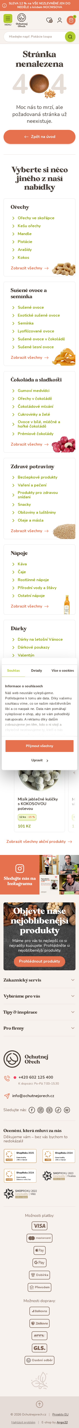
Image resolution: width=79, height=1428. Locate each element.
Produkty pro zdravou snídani (38, 495)
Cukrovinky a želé (34, 414)
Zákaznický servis (22, 980)
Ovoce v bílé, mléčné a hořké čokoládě (39, 424)
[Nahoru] (39, 1404)
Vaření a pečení (32, 485)
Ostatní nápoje (31, 595)
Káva (22, 564)
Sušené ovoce (31, 307)
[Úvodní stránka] (21, 20)
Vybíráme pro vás (22, 996)
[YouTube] (49, 1110)
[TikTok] (58, 1110)
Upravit (37, 760)
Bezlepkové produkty (37, 477)
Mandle (25, 233)
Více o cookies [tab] (63, 670)
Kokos (23, 257)
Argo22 (62, 1422)
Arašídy (25, 249)
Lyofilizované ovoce (36, 331)
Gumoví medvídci (33, 390)
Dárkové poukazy (33, 647)
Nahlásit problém (23, 1422)
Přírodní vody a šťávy (37, 587)
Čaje (22, 572)
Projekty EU (60, 1414)
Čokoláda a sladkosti (36, 379)
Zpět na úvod (43, 136)
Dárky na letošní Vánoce (40, 639)
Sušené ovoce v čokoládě (41, 339)
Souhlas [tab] (13, 670)
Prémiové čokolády (35, 433)
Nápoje (19, 553)
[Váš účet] (59, 20)
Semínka (26, 323)
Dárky (19, 628)
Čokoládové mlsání (35, 406)
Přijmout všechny (39, 746)
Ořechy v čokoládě (35, 398)
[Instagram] (40, 1110)
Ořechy (20, 207)
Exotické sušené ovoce (39, 315)
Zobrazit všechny (26, 268)
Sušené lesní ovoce (36, 347)
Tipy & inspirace (20, 1012)
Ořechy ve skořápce (36, 218)
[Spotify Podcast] (66, 1110)
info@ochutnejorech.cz (33, 1096)
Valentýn (26, 655)
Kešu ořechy (29, 226)
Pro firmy (14, 1028)
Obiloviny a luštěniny (37, 512)
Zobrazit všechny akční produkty (36, 841)
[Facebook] (31, 1110)
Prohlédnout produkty (39, 961)
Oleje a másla (30, 520)
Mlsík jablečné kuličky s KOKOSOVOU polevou (38, 804)
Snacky (24, 504)
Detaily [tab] (36, 670)
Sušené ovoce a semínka (29, 293)
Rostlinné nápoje (33, 579)
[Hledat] (70, 36)
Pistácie (25, 241)
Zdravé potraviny (32, 466)
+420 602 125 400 (35, 1077)
